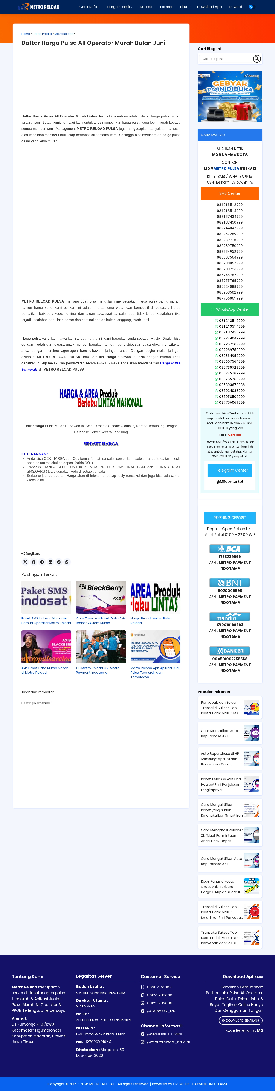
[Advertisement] (100, 83)
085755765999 (232, 379)
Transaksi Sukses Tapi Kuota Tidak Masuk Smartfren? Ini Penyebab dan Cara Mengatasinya (222, 912)
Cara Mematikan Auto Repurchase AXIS (219, 733)
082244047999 (232, 338)
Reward (235, 6)
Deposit (146, 6)
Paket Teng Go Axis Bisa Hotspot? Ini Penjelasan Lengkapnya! (221, 784)
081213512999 (232, 320)
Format (166, 6)
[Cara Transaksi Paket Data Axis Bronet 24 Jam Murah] (101, 597)
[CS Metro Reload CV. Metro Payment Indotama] (101, 646)
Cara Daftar (89, 6)
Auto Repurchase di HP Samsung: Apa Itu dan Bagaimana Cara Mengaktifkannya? (220, 759)
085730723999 (232, 367)
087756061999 (232, 402)
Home (25, 34)
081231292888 (159, 995)
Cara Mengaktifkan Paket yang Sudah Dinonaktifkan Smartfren (222, 810)
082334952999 (232, 355)
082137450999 (232, 332)
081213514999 (232, 326)
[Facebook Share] (33, 562)
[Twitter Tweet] (25, 562)
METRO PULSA (226, 168)
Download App (209, 6)
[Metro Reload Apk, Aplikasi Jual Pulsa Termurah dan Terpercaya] (155, 646)
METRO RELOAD (102, 1084)
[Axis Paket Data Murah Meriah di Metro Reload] (46, 646)
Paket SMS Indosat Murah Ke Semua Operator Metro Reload (46, 620)
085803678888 (232, 385)
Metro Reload (64, 34)
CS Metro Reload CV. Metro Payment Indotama (97, 670)
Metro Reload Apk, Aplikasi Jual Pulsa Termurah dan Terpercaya (155, 672)
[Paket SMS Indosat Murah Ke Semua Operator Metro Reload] (46, 597)
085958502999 (232, 396)
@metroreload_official (168, 1042)
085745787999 (232, 373)
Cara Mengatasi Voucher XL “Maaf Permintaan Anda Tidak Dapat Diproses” (222, 836)
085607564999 (232, 361)
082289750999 (232, 350)
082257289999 (232, 344)
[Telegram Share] (42, 562)
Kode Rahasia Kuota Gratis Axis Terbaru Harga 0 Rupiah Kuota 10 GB (221, 887)
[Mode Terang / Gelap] (252, 7)
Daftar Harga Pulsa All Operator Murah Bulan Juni (93, 43)
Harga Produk (42, 34)
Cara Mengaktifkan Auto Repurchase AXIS (221, 861)
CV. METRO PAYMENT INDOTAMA (200, 1084)
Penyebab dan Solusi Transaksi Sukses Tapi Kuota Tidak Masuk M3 (219, 708)
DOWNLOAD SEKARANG (242, 1020)
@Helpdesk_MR (161, 1011)
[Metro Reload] (38, 7)
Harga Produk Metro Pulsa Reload (151, 620)
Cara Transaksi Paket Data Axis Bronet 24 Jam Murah (100, 620)
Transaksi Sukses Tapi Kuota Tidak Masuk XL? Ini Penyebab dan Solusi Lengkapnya (222, 938)
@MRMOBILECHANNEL (165, 1034)
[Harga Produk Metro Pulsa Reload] (155, 597)
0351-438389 (159, 987)
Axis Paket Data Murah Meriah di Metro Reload (44, 670)
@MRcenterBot (229, 481)
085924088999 (232, 390)
